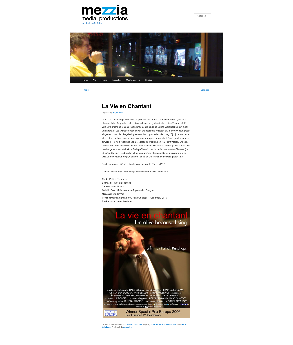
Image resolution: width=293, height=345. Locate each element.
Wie (94, 79)
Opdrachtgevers (133, 79)
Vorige (86, 89)
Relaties (148, 79)
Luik (175, 324)
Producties (116, 79)
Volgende (206, 89)
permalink (127, 327)
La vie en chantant (164, 324)
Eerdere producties (133, 324)
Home (85, 79)
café (153, 324)
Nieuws (104, 79)
